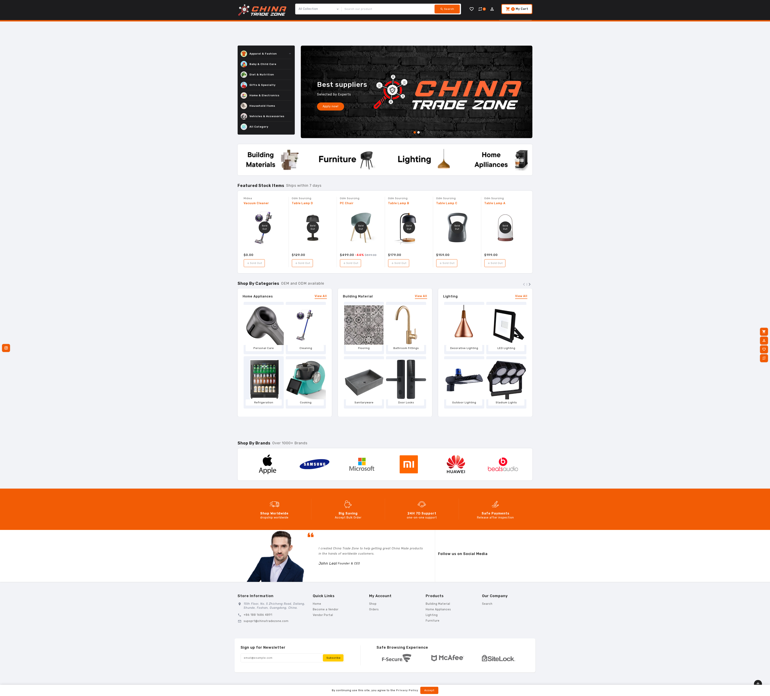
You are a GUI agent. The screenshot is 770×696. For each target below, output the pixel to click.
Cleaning (306, 348)
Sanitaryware (364, 402)
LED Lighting (506, 348)
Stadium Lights (506, 402)
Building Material (358, 296)
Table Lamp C (446, 203)
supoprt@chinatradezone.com (266, 621)
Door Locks (406, 402)
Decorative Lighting (464, 348)
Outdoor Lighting (464, 402)
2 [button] (418, 133)
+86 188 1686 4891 (258, 615)
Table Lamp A (495, 203)
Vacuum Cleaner (256, 203)
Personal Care (263, 348)
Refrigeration (263, 402)
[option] (416, 92)
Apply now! (330, 106)
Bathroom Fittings (406, 348)
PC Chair (347, 203)
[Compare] (764, 358)
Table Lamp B (398, 203)
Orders (374, 609)
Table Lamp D (302, 203)
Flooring (364, 348)
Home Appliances (258, 296)
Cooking (306, 402)
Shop (373, 604)
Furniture (433, 620)
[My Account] (764, 341)
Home (317, 604)
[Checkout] (764, 332)
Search (487, 604)
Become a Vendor (325, 609)
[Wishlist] (764, 349)
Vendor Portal (323, 615)
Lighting (450, 296)
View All (321, 296)
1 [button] (414, 133)
